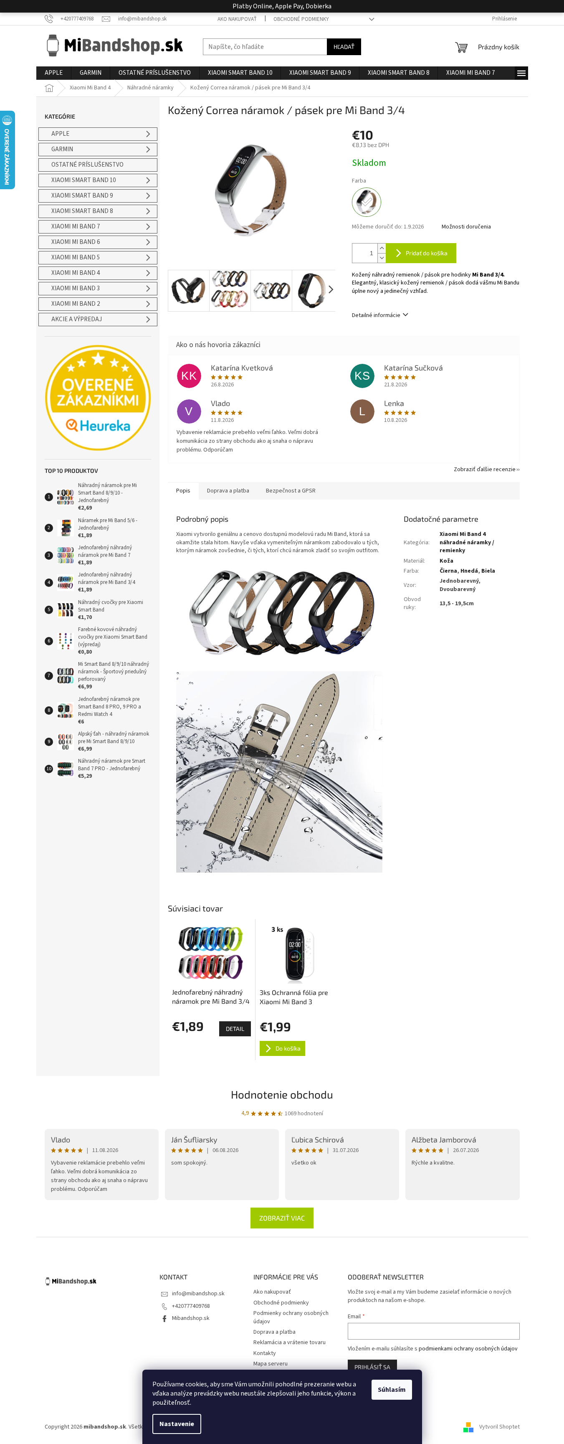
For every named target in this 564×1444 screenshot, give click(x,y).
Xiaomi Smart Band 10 (83, 180)
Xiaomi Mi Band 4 (75, 273)
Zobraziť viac (282, 1218)
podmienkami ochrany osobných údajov (468, 1349)
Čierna (448, 571)
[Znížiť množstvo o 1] (381, 258)
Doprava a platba (274, 1332)
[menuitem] (53, 73)
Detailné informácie (376, 315)
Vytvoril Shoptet (499, 1427)
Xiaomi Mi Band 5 (75, 257)
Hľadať (344, 46)
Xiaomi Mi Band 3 (75, 288)
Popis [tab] (183, 491)
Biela (488, 571)
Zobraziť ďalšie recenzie (485, 469)
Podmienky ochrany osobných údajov (291, 1317)
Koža (446, 561)
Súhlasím (392, 1389)
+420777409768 (191, 1306)
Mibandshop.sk (191, 1318)
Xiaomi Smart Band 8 (82, 211)
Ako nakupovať (237, 19)
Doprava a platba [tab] (228, 491)
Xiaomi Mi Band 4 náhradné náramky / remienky (467, 542)
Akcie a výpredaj (76, 319)
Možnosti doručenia (466, 227)
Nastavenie (176, 1424)
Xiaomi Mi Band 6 (75, 242)
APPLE (60, 133)
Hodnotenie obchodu (282, 1094)
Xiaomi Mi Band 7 (75, 226)
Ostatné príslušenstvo (87, 164)
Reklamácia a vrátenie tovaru (289, 1342)
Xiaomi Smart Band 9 (82, 195)
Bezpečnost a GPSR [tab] (291, 491)
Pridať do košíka (427, 252)
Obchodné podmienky (301, 19)
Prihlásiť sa (372, 1366)
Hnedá (469, 571)
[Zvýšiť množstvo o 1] (381, 248)
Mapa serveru (270, 1364)
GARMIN (62, 149)
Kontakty (264, 1353)
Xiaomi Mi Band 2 (75, 303)
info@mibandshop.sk (198, 1293)
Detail (235, 1028)
